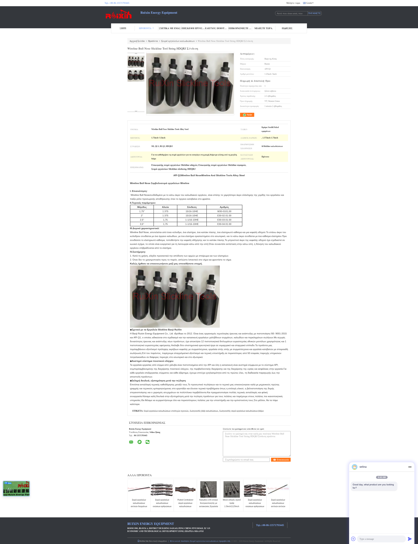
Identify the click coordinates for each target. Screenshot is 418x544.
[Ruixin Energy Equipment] (122, 14)
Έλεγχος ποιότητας (217, 28)
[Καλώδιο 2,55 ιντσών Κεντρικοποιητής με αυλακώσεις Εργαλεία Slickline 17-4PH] (208, 489)
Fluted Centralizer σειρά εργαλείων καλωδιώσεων (185, 503)
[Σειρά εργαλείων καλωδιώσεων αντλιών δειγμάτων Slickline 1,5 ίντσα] (139, 489)
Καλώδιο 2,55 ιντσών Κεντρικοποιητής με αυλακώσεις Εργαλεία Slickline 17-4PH (208, 505)
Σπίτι (123, 28)
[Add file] (353, 538)
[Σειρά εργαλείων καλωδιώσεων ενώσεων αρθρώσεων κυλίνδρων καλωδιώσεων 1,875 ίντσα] (162, 489)
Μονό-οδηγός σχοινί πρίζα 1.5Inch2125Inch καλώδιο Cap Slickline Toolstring (232, 506)
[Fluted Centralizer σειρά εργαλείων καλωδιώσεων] (185, 489)
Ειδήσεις (287, 28)
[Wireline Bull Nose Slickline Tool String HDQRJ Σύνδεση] (136, 62)
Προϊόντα (145, 28)
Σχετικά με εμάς (170, 28)
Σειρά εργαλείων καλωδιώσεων (178, 40)
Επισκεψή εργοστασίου (193, 28)
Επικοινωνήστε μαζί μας (240, 28)
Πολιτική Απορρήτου (158, 541)
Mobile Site (143, 541)
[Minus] (410, 467)
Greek (309, 3)
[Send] (409, 538)
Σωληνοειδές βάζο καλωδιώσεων (204, 411)
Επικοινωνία (283, 460)
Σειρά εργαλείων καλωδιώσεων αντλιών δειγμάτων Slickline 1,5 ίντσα (139, 505)
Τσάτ (249, 115)
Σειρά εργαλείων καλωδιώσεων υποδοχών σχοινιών (166, 411)
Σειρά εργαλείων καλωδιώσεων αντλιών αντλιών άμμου (278, 505)
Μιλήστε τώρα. (293, 3)
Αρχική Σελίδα (137, 40)
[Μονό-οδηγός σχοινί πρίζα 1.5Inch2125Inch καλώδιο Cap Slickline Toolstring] (231, 489)
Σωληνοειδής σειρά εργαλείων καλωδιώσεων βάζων (241, 411)
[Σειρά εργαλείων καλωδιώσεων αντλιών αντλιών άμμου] (278, 489)
